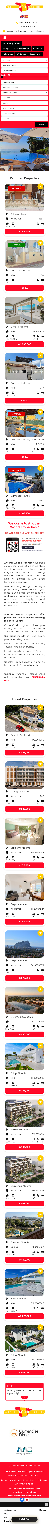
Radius (6, 75)
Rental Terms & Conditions (24, 1492)
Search (41, 124)
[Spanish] (26, 16)
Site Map (42, 1510)
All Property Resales (11, 43)
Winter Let (21, 54)
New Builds (38, 49)
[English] (22, 16)
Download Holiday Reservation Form (24, 1488)
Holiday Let (8, 54)
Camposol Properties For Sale (16, 49)
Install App (24, 1519)
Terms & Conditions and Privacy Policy (24, 1496)
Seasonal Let (35, 54)
